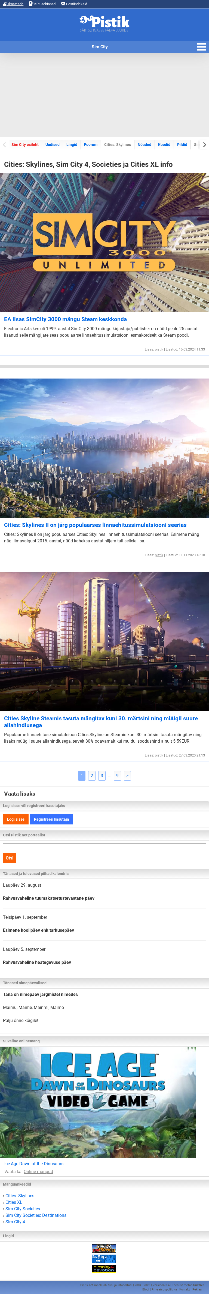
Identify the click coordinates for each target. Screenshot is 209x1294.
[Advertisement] (104, 95)
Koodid (164, 144)
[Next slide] (204, 144)
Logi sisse (15, 819)
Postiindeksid (76, 4)
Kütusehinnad (44, 4)
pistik (159, 349)
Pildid (182, 144)
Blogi (145, 1289)
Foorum (90, 144)
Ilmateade (15, 4)
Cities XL (13, 1202)
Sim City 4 (15, 1221)
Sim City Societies (22, 1208)
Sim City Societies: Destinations (35, 1215)
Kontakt (184, 1289)
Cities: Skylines (19, 1195)
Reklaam (198, 1289)
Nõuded (144, 144)
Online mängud (38, 1171)
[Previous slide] (5, 144)
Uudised (52, 144)
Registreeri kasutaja (51, 819)
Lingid (71, 144)
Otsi (9, 858)
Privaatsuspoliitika (164, 1289)
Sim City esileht (25, 144)
